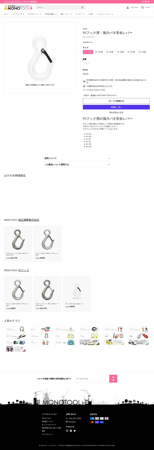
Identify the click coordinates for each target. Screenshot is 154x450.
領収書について (47, 421)
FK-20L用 (131, 52)
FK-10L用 (110, 52)
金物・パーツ (65, 14)
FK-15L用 (120, 52)
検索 (43, 431)
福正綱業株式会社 (28, 220)
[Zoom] (40, 58)
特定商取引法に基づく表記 (51, 428)
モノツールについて (49, 424)
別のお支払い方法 (116, 112)
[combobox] (60, 7)
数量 (85, 59)
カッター (79, 14)
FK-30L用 (142, 52)
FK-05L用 (99, 52)
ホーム (6, 14)
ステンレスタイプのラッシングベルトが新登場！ (20, 2)
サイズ (85, 47)
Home (85, 29)
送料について (51, 158)
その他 (90, 14)
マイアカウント (47, 434)
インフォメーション (104, 14)
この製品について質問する (57, 164)
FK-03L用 (88, 52)
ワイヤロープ (18, 14)
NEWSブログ (46, 418)
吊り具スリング (33, 14)
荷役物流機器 (50, 14)
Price (85, 70)
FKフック (23, 270)
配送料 (93, 95)
